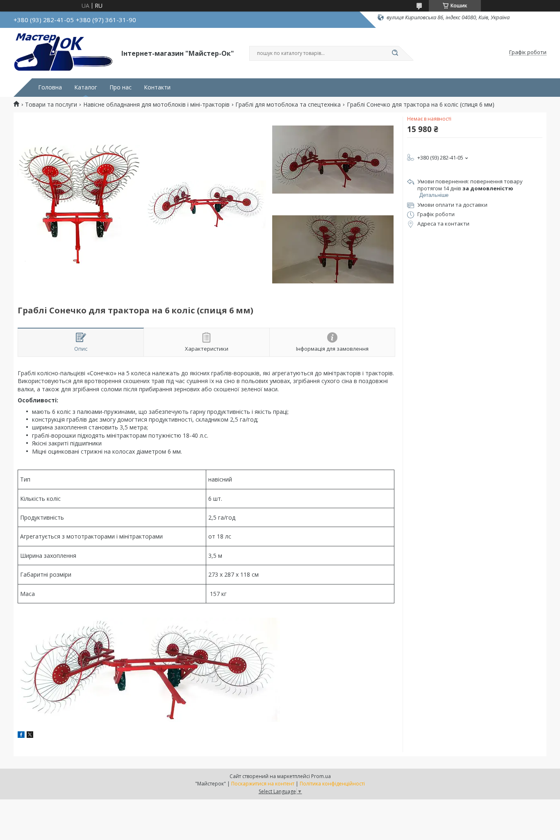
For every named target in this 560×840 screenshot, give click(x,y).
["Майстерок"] (64, 52)
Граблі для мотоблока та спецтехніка (288, 104)
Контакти (157, 87)
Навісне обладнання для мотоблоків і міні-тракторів (156, 104)
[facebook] (21, 736)
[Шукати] (395, 53)
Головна (50, 87)
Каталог (85, 87)
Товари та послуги (51, 104)
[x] (30, 736)
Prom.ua (321, 776)
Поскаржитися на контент (262, 783)
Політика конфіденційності (332, 783)
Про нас (120, 87)
